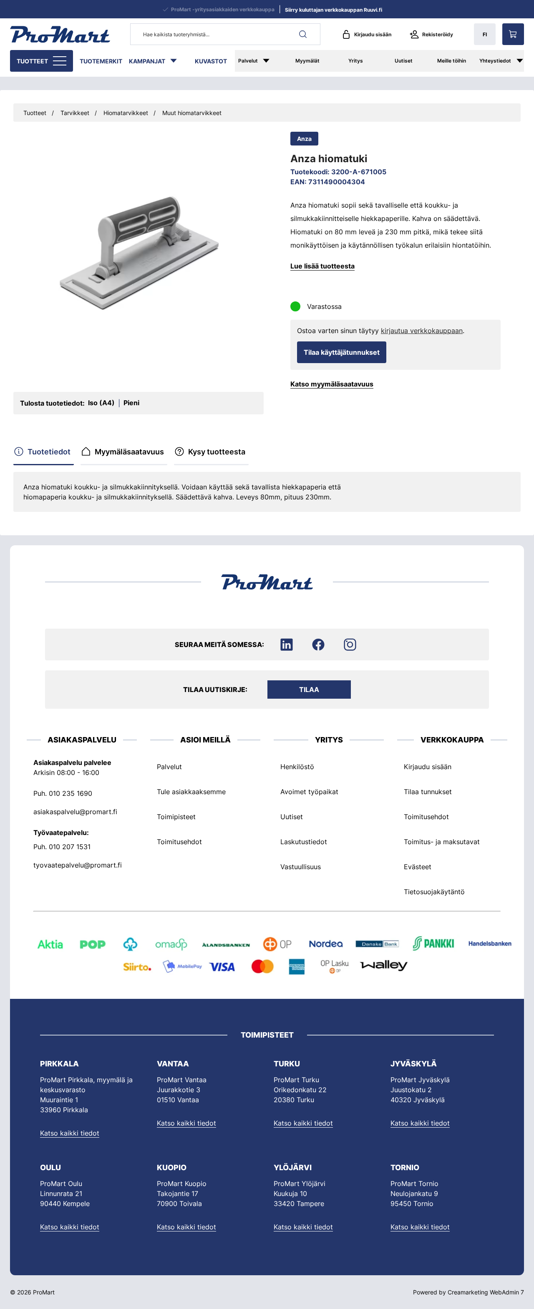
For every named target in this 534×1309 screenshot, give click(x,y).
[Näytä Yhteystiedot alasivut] (524, 61)
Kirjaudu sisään (372, 34)
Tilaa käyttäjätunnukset (342, 352)
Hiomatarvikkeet (125, 112)
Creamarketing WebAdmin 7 (486, 1292)
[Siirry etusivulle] (60, 34)
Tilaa (309, 689)
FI (485, 34)
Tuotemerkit (101, 61)
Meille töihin (451, 61)
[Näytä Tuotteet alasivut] (60, 61)
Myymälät (307, 61)
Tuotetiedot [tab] (49, 451)
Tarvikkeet (74, 112)
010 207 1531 (70, 847)
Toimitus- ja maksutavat (442, 842)
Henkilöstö (297, 766)
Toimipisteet (176, 816)
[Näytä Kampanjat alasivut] (178, 61)
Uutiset (404, 61)
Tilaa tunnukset (428, 791)
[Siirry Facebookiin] (318, 644)
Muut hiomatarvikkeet (192, 112)
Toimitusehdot (179, 842)
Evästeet (417, 867)
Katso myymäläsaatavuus (331, 384)
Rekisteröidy (437, 34)
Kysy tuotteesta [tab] (216, 451)
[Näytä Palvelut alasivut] (272, 61)
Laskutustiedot (303, 842)
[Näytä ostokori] (513, 34)
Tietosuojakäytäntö (434, 892)
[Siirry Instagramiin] (350, 644)
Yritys (355, 61)
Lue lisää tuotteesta (322, 266)
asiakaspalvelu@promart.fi (75, 811)
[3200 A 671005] (138, 253)
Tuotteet (32, 61)
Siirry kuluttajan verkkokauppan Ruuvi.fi (333, 10)
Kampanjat (147, 61)
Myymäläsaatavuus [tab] (129, 451)
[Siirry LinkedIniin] (286, 644)
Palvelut (248, 61)
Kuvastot (211, 61)
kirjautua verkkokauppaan (422, 330)
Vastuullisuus (300, 867)
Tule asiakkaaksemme (191, 791)
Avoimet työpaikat (309, 791)
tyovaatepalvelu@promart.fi (77, 865)
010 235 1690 (70, 793)
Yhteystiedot (495, 61)
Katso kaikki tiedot (69, 1133)
